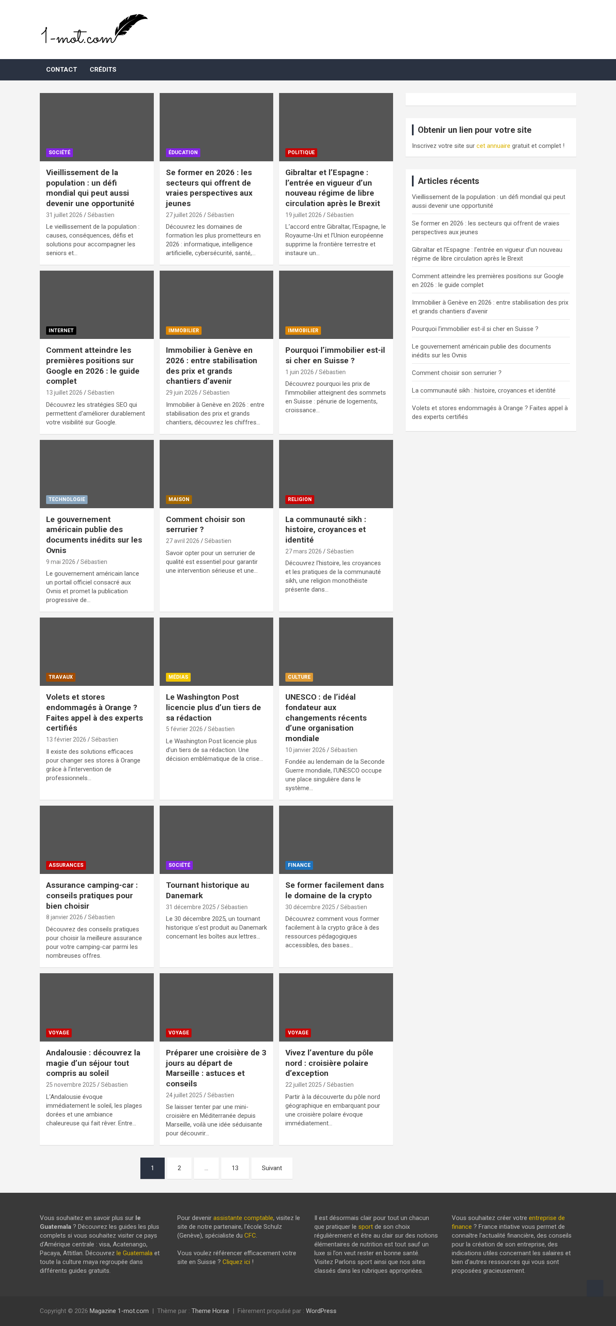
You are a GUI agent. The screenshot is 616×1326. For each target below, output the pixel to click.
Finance (299, 865)
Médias (178, 677)
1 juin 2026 (299, 372)
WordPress (321, 1311)
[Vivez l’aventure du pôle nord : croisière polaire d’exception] (336, 1007)
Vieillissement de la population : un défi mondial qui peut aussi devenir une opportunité (90, 188)
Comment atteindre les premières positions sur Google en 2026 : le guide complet (93, 365)
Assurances (66, 865)
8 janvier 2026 (64, 917)
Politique (301, 152)
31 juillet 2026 (64, 215)
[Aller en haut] (595, 1288)
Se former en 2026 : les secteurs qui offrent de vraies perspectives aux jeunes (209, 188)
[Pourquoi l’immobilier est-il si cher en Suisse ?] (336, 305)
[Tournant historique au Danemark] (216, 840)
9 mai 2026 (60, 561)
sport (365, 1226)
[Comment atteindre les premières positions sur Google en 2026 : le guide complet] (96, 305)
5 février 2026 (184, 729)
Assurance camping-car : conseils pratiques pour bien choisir (92, 895)
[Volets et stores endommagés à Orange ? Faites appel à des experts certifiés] (96, 652)
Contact (61, 69)
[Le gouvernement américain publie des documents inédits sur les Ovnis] (96, 473)
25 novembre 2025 (71, 1084)
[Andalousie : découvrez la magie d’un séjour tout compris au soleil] (96, 1007)
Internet (61, 330)
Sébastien (101, 215)
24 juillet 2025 (184, 1095)
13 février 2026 (66, 739)
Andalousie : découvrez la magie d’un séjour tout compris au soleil (93, 1063)
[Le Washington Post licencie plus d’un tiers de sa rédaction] (216, 652)
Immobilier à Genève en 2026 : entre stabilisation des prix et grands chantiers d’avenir (211, 365)
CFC (250, 1235)
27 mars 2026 (303, 551)
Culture (299, 677)
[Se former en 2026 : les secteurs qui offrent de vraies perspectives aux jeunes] (216, 127)
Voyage (59, 1033)
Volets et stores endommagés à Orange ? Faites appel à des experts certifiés (94, 712)
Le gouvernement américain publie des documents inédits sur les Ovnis (94, 534)
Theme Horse (210, 1311)
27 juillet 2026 (184, 215)
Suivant (272, 1168)
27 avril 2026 (182, 541)
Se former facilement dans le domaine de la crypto (334, 890)
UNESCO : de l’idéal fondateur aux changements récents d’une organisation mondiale (326, 717)
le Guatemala (134, 1253)
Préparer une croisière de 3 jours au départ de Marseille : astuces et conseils (216, 1068)
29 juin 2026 (182, 392)
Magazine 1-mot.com (119, 1311)
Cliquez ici (236, 1262)
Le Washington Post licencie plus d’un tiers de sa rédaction (213, 707)
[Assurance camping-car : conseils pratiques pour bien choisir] (96, 840)
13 (235, 1168)
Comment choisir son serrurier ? (457, 373)
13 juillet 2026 (64, 392)
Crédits (103, 69)
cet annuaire (493, 146)
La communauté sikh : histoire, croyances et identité (325, 529)
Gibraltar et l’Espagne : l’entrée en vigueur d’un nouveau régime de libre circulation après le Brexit (332, 188)
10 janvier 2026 (305, 750)
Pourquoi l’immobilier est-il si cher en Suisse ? (335, 355)
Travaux (61, 677)
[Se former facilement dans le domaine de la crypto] (336, 840)
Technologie (67, 499)
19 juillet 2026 (303, 215)
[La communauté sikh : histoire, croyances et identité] (336, 473)
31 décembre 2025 (191, 907)
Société (59, 152)
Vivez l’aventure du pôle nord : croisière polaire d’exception (329, 1063)
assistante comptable (243, 1218)
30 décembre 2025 (310, 907)
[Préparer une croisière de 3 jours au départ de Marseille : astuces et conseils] (216, 1007)
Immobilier (183, 330)
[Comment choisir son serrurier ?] (216, 473)
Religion (300, 499)
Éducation (183, 152)
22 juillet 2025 (303, 1084)
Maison (178, 499)
